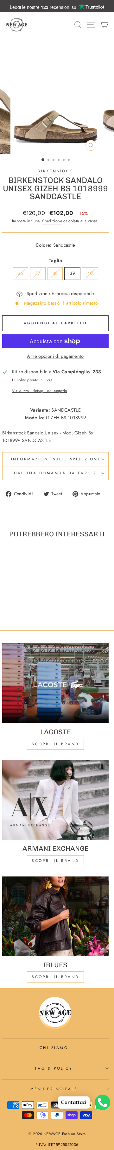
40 (90, 273)
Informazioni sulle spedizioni (55, 459)
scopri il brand (55, 744)
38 (55, 273)
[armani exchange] (55, 800)
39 (72, 273)
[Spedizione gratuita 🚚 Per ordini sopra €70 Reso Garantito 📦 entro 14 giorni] (57, 6)
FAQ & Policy (54, 1068)
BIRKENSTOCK (55, 171)
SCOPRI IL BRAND (55, 860)
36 (20, 273)
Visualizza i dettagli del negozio (39, 390)
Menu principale (54, 1088)
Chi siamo (54, 1047)
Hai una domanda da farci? (55, 473)
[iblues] (55, 916)
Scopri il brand (55, 977)
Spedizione (52, 221)
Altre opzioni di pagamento (55, 356)
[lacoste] (55, 683)
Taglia (55, 260)
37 (38, 273)
